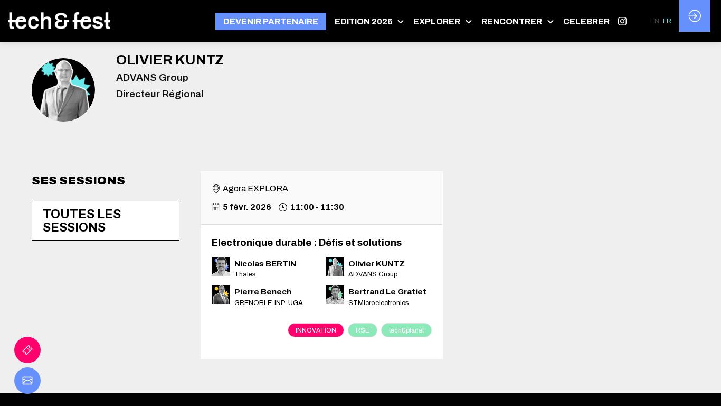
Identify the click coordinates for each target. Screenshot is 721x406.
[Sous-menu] (400, 21)
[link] (370, 21)
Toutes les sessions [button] (82, 221)
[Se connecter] (694, 16)
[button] (270, 21)
